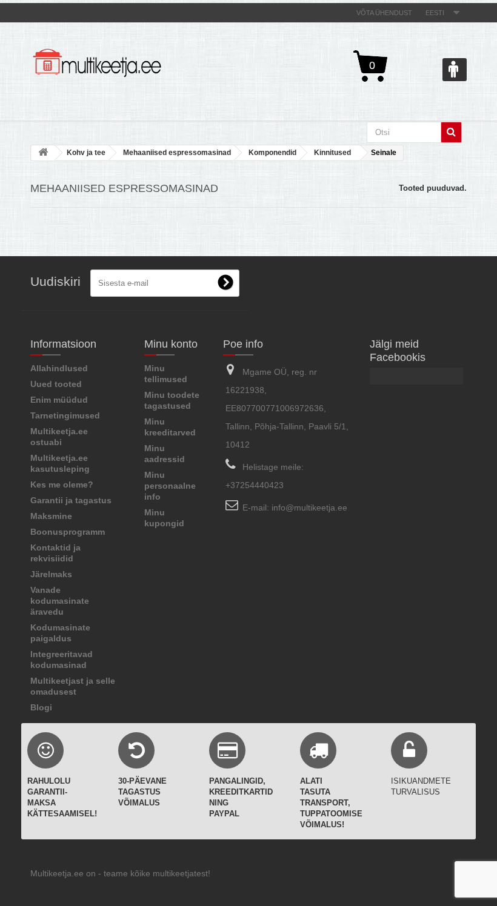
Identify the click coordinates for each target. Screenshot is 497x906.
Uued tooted (56, 384)
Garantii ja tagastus (71, 500)
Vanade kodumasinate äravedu (59, 601)
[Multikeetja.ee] (97, 63)
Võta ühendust (384, 12)
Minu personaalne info (170, 485)
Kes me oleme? (61, 484)
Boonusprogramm (67, 532)
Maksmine (51, 516)
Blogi (41, 707)
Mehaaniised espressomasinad (177, 152)
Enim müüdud (59, 400)
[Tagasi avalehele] (43, 152)
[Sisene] (454, 69)
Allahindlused (59, 368)
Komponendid (272, 152)
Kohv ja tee (86, 152)
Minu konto (171, 344)
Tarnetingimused (65, 415)
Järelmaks (51, 574)
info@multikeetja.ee (309, 507)
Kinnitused (332, 152)
